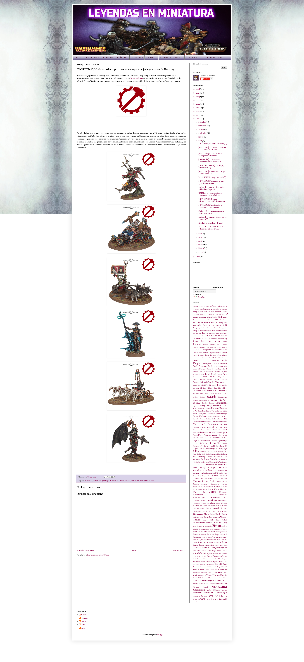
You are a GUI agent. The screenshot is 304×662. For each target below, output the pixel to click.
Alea (215, 317)
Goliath (208, 419)
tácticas (211, 564)
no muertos (214, 511)
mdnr (203, 492)
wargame (224, 583)
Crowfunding (216, 369)
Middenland (223, 495)
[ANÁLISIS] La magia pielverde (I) (212, 177)
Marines (196, 484)
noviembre (202, 126)
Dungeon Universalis (200, 382)
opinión (216, 516)
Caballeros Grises (215, 347)
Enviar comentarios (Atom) (98, 555)
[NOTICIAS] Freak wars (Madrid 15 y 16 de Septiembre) (212, 182)
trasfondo (217, 572)
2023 (198, 100)
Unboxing (223, 575)
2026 (198, 89)
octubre (201, 129)
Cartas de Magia (198, 355)
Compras (207, 361)
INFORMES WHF (92, 57)
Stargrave (196, 562)
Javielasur (220, 446)
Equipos (202, 397)
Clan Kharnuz (203, 358)
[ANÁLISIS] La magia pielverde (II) (212, 144)
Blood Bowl (199, 341)
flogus (200, 411)
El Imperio (203, 384)
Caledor (200, 350)
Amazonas (223, 320)
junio (200, 233)
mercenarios (198, 495)
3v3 (226, 306)
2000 (207, 306)
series (219, 551)
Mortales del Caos (200, 506)
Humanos (207, 435)
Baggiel (198, 333)
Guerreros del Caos (202, 424)
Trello (225, 573)
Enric (211, 393)
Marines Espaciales (210, 484)
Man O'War (223, 476)
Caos (225, 350)
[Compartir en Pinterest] (114, 477)
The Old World (221, 564)
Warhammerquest (221, 593)
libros (195, 467)
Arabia (225, 325)
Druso (216, 379)
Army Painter (207, 331)
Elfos (219, 388)
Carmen (217, 352)
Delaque (219, 374)
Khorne (224, 454)
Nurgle (217, 514)
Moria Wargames (222, 503)
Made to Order (136, 78)
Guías (215, 424)
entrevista (218, 393)
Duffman (223, 379)
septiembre (202, 133)
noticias (127, 480)
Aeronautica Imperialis (214, 314)
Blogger (160, 634)
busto (218, 344)
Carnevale (224, 352)
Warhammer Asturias (220, 590)
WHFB (151, 480)
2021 (198, 107)
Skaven (209, 556)
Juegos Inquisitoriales (217, 451)
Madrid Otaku (223, 473)
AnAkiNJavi (198, 322)
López (210, 470)
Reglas (195, 540)
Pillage (225, 523)
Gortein (224, 419)
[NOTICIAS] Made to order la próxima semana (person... (210, 206)
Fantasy (202, 406)
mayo (200, 237)
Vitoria (195, 583)
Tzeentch (216, 575)
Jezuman (84, 618)
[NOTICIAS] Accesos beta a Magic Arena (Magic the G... (212, 172)
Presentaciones (204, 529)
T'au (207, 564)
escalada (211, 396)
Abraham (218, 312)
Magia (195, 476)
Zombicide (223, 599)
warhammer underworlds (203, 592)
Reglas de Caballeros (206, 540)
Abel (212, 312)
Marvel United (213, 489)
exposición (196, 406)
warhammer (144, 480)
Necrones (224, 508)
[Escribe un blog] (107, 477)
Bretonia (197, 344)
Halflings (196, 427)
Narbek (224, 506)
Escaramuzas (222, 397)
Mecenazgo (223, 492)
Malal (209, 476)
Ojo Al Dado (208, 517)
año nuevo (216, 325)
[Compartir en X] (110, 477)
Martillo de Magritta (214, 486)
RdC (199, 534)
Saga (219, 548)
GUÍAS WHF (122, 57)
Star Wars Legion (221, 559)
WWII (202, 599)
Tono (195, 570)
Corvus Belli (218, 366)
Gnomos (202, 419)
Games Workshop (200, 416)
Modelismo (212, 500)
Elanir (210, 388)
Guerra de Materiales (220, 422)
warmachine (196, 596)
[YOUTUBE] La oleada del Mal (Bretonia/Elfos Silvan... (210, 227)
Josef (200, 449)
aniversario (197, 325)
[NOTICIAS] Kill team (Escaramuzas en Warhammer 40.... (212, 200)
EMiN (218, 391)
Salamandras (196, 551)
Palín (217, 520)
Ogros (201, 517)
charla (195, 358)
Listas (218, 467)
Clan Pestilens (222, 358)
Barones (205, 333)
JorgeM (195, 449)
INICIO (78, 57)
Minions (203, 500)
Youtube (214, 599)
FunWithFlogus (221, 414)
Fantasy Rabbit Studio (213, 406)
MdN (114, 480)
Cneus (195, 360)
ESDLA (196, 403)
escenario (195, 400)
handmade (203, 427)
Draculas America (206, 380)
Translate (201, 297)
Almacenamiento (198, 320)
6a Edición (88, 480)
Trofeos (196, 575)
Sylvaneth (196, 564)
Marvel (225, 487)
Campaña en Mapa (216, 350)
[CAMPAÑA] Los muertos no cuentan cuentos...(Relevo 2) (210, 160)
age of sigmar (106, 480)
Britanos (212, 345)
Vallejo (210, 578)
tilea (204, 567)
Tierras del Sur (197, 567)
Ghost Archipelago (214, 416)
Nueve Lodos (209, 514)
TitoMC (224, 567)
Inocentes (224, 443)
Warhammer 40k (202, 589)
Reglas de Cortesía (220, 540)
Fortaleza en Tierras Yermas (212, 411)
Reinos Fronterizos (215, 542)
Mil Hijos (201, 498)
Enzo (225, 393)
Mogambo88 (222, 500)
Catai (214, 355)
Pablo (212, 520)
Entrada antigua (179, 550)
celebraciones (222, 355)
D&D (212, 372)
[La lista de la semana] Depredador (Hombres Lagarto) (211, 188)
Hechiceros (208, 430)
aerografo (202, 314)
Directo (195, 379)
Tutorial (209, 575)
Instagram (196, 446)
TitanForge (217, 567)
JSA (204, 449)
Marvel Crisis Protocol (200, 489)
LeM (203, 465)
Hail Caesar (223, 424)
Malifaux (215, 476)
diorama (225, 377)
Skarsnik (203, 556)
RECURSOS (151, 57)
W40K (206, 583)
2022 (198, 104)
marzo (200, 245)
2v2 (224, 306)
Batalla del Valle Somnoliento (218, 333)
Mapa (219, 481)
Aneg (221, 322)
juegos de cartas (216, 449)
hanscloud (210, 427)
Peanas (215, 522)
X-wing (207, 599)
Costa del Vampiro (199, 369)
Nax (207, 508)
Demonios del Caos (209, 377)
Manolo (196, 478)
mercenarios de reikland (211, 495)
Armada (216, 328)
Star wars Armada (208, 559)
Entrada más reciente (85, 550)
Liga (213, 467)
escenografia (204, 400)
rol (221, 545)
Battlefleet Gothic (198, 336)
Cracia (209, 369)
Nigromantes (197, 511)
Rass (195, 534)
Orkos (205, 520)
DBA (202, 374)
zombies (195, 602)
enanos (224, 390)
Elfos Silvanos (208, 390)
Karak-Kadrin (206, 454)
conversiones (222, 363)
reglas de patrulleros (200, 542)
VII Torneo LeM (220, 581)
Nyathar (224, 514)
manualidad (203, 478)
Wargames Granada (200, 587)
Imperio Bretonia (205, 441)
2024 (198, 96)
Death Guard (210, 374)
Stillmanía (202, 562)
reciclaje (203, 534)
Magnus (204, 476)
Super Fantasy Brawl (220, 561)
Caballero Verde (204, 347)
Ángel (225, 323)
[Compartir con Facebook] (112, 477)
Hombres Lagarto (220, 432)
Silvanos (224, 554)
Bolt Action (214, 341)
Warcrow (212, 583)
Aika (208, 317)
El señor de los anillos (218, 385)
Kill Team (197, 456)
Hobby (210, 432)
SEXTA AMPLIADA (214, 57)
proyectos (222, 528)
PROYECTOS (137, 57)
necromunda (214, 508)
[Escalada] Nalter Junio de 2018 (210, 223)
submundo (209, 562)
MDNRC (212, 492)
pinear (195, 526)
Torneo (201, 569)
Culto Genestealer (204, 372)
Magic (199, 476)
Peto (220, 522)
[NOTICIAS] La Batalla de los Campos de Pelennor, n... (210, 154)
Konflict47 (218, 457)
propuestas (214, 529)
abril (200, 241)
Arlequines (210, 328)
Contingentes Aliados (209, 363)
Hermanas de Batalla (219, 430)
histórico (204, 432)
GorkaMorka (216, 419)
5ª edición (196, 309)
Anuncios (206, 325)
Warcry (218, 583)
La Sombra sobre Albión (205, 462)
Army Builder (198, 330)
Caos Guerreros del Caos (200, 353)
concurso (215, 361)
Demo (225, 374)
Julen (225, 451)
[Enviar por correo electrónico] (105, 477)
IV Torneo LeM (207, 446)
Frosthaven (211, 414)
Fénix (223, 406)
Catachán (208, 355)
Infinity (195, 443)
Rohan (217, 545)
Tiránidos (209, 567)
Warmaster (204, 596)
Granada (195, 422)
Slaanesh (216, 556)
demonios (196, 377)
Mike (195, 498)
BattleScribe (209, 336)
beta (194, 339)
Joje (226, 446)
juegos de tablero (205, 451)
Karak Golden (197, 454)
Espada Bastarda (208, 403)
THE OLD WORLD (194, 57)
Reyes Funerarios (206, 545)
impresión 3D (222, 440)
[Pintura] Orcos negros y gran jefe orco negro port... (211, 212)
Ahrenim (202, 317)
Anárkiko (214, 322)
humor (214, 435)
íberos (225, 438)
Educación (218, 382)
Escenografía (216, 400)
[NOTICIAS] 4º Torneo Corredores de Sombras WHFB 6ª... (212, 148)
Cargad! (211, 353)
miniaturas (120, 480)
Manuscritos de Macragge (217, 478)
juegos (208, 448)
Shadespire (207, 553)
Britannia (205, 345)
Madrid (214, 472)
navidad (202, 508)
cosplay (224, 366)
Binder (198, 339)
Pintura (216, 525)
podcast (224, 526)
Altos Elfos (211, 319)
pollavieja (195, 529)
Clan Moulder (213, 358)
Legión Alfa (218, 462)
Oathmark (196, 517)
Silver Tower (196, 556)
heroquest (196, 432)
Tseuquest (202, 575)
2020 (198, 111)
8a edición (223, 309)
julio (200, 140)
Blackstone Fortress (216, 339)
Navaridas (196, 508)
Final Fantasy (206, 408)
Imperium (214, 441)
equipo (195, 397)
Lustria (208, 473)
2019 (198, 115)
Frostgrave (202, 414)
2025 (198, 93)
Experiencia (221, 402)
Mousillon (211, 506)
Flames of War (217, 408)
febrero (201, 248)
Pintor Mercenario (204, 526)
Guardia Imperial (205, 421)
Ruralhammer (197, 548)
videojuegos (208, 581)
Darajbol (217, 372)
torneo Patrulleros (211, 570)
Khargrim (213, 454)
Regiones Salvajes (207, 537)
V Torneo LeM (200, 578)
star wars (200, 559)
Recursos (210, 534)
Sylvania (202, 564)
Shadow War (217, 554)
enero (200, 252)
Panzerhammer (199, 522)
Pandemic (224, 520)
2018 (198, 119)
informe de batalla (210, 443)
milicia (207, 498)
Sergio (214, 551)
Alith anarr (222, 317)
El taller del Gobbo (200, 388)
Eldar (215, 388)
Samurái (204, 551)
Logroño (204, 470)
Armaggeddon (223, 328)
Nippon (205, 511)
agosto (201, 137)
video (200, 580)
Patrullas (209, 522)
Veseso (215, 578)
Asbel (213, 330)
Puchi (195, 532)
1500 (203, 306)
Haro (216, 427)
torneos (204, 573)
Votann (201, 583)
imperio (196, 440)
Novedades (135, 480)
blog (225, 338)
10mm (195, 306)
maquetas (224, 481)
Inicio (133, 550)
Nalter (218, 505)
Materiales (223, 489)
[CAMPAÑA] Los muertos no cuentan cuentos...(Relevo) (210, 194)
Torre (209, 573)
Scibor (209, 551)
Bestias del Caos (221, 336)
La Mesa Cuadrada (209, 459)
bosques (225, 342)
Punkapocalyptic (221, 532)
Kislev (213, 457)
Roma (225, 545)
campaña (206, 350)
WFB (211, 596)
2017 (198, 257)
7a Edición (97, 480)
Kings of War (206, 457)
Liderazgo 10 (204, 467)
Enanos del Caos (200, 393)
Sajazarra (224, 548)
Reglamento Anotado (219, 537)
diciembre (202, 122)
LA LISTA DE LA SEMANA (171, 57)
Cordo (195, 366)
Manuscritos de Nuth (204, 481)
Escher (225, 400)
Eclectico (211, 382)
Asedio (218, 330)
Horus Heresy (198, 435)
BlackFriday (205, 339)
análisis (207, 322)
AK (212, 317)
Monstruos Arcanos (199, 503)
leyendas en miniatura (216, 464)
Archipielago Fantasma (200, 328)
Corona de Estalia (206, 366)
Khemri (219, 454)
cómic (201, 361)
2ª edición (220, 306)
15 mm (199, 306)
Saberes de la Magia (209, 547)
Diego (220, 377)
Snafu (221, 556)
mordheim (211, 503)
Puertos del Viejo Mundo (207, 532)
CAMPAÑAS (108, 57)
